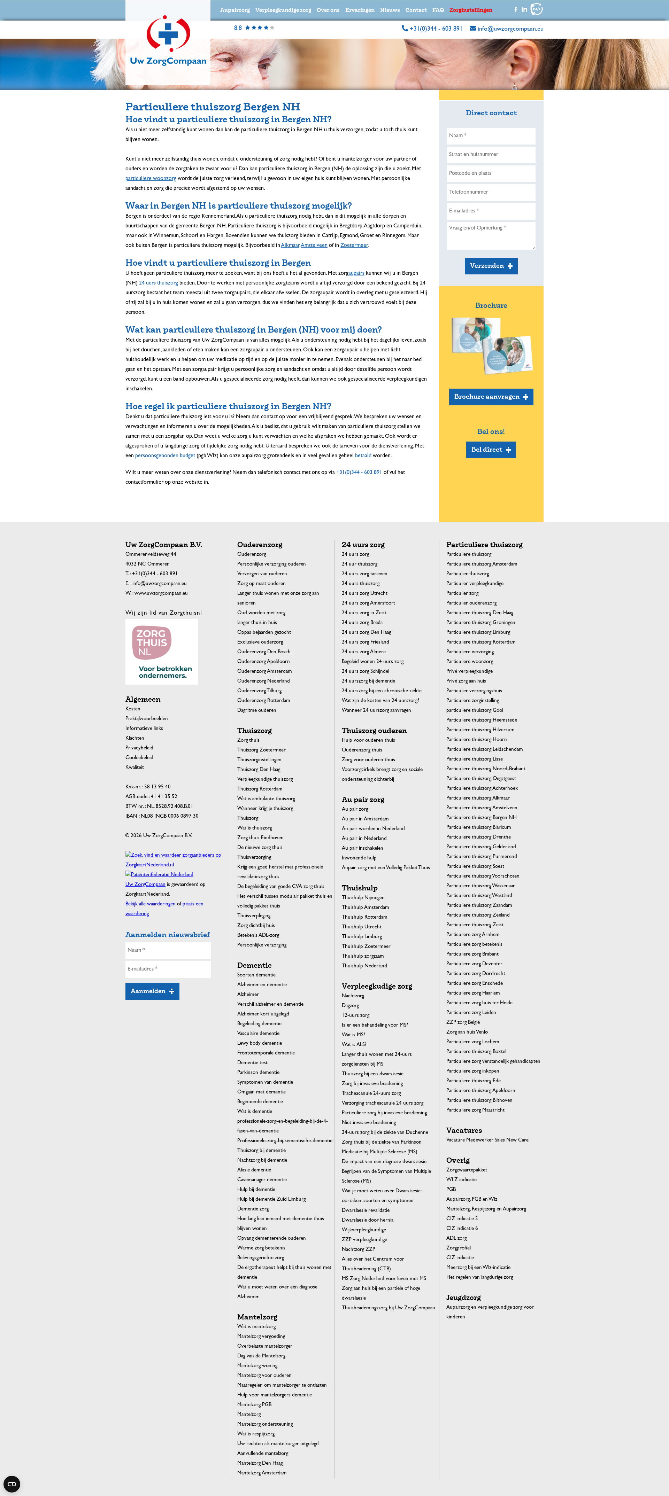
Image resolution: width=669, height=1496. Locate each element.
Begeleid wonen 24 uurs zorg (372, 662)
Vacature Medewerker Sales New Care (487, 1140)
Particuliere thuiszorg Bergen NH (481, 818)
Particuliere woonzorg (469, 662)
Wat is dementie (254, 1112)
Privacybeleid (139, 748)
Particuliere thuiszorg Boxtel (476, 1052)
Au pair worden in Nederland (373, 829)
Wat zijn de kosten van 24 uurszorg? (380, 701)
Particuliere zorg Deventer (474, 964)
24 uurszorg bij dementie (368, 681)
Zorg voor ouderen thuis (368, 760)
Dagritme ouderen (256, 711)
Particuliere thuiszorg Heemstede (481, 720)
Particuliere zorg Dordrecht (475, 974)
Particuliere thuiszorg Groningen (480, 623)
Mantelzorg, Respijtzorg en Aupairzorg (486, 1209)
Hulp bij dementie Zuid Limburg (271, 1199)
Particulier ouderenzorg (471, 603)
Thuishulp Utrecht (362, 927)
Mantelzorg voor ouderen (264, 1376)
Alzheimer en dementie (262, 985)
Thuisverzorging (254, 857)
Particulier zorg (462, 594)
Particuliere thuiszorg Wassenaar (480, 886)
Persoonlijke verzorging (261, 945)
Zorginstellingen (470, 10)
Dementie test (252, 1063)
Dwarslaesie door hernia (367, 1220)
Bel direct (486, 449)
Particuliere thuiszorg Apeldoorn (480, 1091)
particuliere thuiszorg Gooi (474, 711)
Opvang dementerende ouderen (271, 1238)
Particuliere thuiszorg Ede (473, 1081)
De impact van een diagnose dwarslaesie (384, 1162)
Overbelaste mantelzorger (264, 1346)
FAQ (438, 10)
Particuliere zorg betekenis (474, 945)
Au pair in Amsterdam (365, 819)
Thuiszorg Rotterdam (260, 789)
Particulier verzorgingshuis (474, 691)
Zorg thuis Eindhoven (260, 838)
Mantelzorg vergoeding (261, 1337)
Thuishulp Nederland (364, 966)
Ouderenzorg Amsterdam (264, 672)
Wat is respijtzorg (256, 1434)
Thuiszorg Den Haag (258, 770)
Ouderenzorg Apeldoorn (263, 662)
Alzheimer (248, 995)
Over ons (328, 10)
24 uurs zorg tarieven (364, 574)
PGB (451, 1190)
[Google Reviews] (255, 29)
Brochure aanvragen (487, 396)
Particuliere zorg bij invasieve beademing (384, 1113)
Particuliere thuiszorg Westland (479, 896)
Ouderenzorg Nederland (263, 681)
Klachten (134, 738)
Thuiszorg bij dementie (261, 1151)
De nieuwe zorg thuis (260, 848)
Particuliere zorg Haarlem (473, 993)
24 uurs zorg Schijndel (365, 672)
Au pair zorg (355, 809)
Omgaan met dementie (261, 1092)
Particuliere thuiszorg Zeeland (478, 915)
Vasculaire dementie (258, 1034)
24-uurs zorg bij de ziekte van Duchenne (385, 1133)
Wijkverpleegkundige (364, 1230)
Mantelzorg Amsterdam (262, 1473)
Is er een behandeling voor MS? (375, 1025)
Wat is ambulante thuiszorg (266, 799)
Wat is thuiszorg (254, 828)
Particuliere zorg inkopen (472, 1071)
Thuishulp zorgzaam (363, 956)
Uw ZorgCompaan (145, 885)
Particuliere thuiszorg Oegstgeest (481, 779)
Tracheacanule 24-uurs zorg (371, 1094)
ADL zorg (456, 1238)
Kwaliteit (134, 768)
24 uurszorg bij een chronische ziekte (382, 691)
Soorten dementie (256, 975)
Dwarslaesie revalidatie (366, 1211)
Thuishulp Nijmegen (363, 898)
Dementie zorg (253, 1209)
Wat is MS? (353, 1035)
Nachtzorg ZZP (358, 1250)
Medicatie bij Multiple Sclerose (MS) (379, 1152)
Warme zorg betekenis (261, 1248)
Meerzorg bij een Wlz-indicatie (478, 1268)
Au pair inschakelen (362, 848)
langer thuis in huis (257, 623)
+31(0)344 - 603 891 (436, 29)
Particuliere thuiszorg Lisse (474, 759)
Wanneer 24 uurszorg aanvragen (376, 711)
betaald (363, 456)
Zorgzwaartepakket (466, 1170)
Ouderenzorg (251, 555)
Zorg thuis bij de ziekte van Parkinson (382, 1142)
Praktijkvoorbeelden (146, 719)
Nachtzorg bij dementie (262, 1160)
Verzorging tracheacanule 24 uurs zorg (382, 1103)
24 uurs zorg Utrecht (364, 594)
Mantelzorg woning (257, 1366)
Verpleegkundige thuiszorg (265, 779)
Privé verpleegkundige (469, 672)
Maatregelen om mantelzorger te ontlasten (282, 1385)
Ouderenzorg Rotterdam (263, 701)
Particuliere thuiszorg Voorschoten (483, 876)
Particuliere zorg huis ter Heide (479, 1003)
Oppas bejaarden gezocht (264, 633)
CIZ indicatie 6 (462, 1229)
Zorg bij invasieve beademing (372, 1084)
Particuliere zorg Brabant (472, 954)
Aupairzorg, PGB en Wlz (471, 1199)
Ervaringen (360, 10)
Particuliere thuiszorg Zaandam (479, 906)
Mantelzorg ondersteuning (265, 1424)
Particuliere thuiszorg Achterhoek (482, 789)
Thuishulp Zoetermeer (366, 947)
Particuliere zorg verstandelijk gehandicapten (493, 1062)
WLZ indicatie (461, 1180)
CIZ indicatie (460, 1258)
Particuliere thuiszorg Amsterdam (481, 564)
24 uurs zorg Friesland (365, 642)
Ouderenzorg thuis (362, 750)
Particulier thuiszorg (467, 574)
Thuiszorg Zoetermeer (261, 750)
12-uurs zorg (355, 1016)
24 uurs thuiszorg (360, 584)
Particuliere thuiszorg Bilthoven (479, 1101)
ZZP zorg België (463, 1023)
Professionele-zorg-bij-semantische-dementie (284, 1141)
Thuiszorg (247, 818)
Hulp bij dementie (256, 1190)
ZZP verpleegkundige (364, 1240)
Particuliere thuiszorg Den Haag (479, 613)
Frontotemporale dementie (266, 1053)
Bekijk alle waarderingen (150, 904)
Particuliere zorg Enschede (474, 984)
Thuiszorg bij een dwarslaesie (372, 1074)
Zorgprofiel (458, 1248)
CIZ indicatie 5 (462, 1219)
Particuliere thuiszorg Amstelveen (481, 808)
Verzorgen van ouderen (262, 574)
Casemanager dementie (262, 1180)
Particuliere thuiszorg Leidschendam (484, 750)
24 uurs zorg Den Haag (366, 633)
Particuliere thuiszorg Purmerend (481, 857)
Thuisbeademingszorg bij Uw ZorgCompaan (388, 1308)
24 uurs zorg (355, 555)
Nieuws (390, 10)
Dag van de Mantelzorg (261, 1356)
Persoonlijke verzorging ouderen (271, 564)
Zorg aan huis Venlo (467, 1032)
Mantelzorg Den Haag (260, 1463)
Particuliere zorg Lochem (472, 1042)
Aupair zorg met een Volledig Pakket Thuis (386, 868)
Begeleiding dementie (259, 1024)
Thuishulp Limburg (362, 937)
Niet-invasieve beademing (369, 1123)
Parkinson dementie (258, 1073)
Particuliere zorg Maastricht (475, 1110)
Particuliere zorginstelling (472, 701)
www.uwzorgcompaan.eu (161, 594)
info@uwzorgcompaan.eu (511, 29)
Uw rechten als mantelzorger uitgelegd (278, 1444)
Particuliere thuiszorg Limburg (478, 633)
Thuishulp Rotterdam (364, 917)
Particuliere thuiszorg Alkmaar (478, 798)
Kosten (132, 709)
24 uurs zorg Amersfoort (368, 603)
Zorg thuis (248, 740)
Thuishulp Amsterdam (365, 908)
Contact (416, 10)
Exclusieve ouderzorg (260, 642)
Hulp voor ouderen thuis (368, 740)
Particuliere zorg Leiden (471, 1013)
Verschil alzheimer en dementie (270, 1004)
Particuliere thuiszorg (468, 555)
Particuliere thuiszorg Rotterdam (481, 642)
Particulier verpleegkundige (474, 584)
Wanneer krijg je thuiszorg (265, 809)
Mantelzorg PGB (254, 1405)
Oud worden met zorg (261, 613)
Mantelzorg (249, 1415)
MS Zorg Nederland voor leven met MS (384, 1279)
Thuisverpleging (253, 916)
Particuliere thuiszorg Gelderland (481, 847)
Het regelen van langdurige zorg (479, 1277)
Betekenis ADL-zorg (258, 935)
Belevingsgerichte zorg (260, 1258)
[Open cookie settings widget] (11, 1484)
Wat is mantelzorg (256, 1327)
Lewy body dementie (259, 1043)
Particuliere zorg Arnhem (473, 935)
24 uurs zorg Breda (362, 623)
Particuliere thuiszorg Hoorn (476, 740)
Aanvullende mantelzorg (262, 1454)
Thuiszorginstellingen (259, 760)
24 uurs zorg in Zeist (364, 613)
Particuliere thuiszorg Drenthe (478, 837)
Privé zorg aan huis (466, 681)
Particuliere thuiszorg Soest (475, 867)
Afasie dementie (254, 1170)
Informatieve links (144, 729)
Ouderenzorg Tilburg (259, 691)
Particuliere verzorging (470, 652)
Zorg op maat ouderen (261, 584)
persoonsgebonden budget (165, 456)
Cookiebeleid (139, 758)
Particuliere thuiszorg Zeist (474, 925)
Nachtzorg (353, 996)
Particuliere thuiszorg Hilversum (480, 730)
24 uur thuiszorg (359, 564)
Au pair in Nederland (364, 839)
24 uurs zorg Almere (364, 652)
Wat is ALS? (354, 1045)
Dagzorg (350, 1006)
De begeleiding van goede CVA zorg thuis (280, 887)
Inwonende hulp (359, 858)
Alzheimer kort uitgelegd (263, 1014)
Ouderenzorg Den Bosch (264, 652)
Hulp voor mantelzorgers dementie (274, 1395)
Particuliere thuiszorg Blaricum (478, 828)
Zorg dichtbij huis (256, 926)
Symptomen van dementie (265, 1082)
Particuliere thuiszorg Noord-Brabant (485, 769)
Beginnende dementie (260, 1102)
